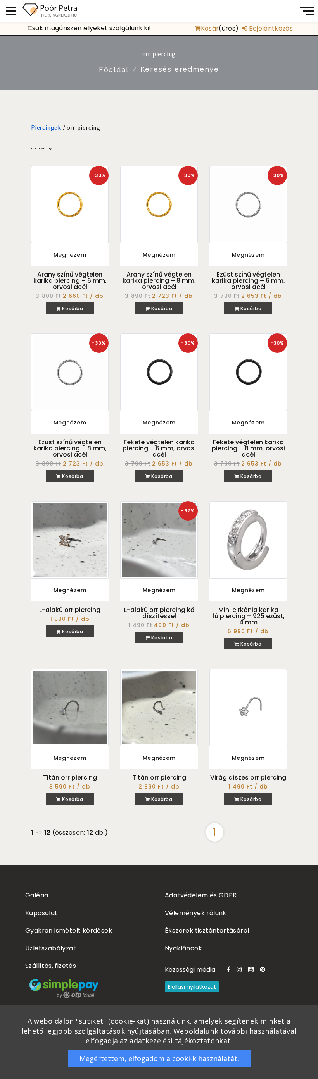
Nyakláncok (183, 948)
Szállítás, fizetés (50, 965)
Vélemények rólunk (195, 913)
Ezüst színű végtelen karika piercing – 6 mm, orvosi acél (248, 280)
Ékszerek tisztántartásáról (207, 930)
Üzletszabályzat (50, 948)
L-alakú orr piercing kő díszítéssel (159, 612)
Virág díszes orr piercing (248, 777)
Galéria (36, 895)
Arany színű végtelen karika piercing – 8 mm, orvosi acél (159, 280)
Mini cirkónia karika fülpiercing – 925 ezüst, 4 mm (248, 616)
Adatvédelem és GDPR (201, 895)
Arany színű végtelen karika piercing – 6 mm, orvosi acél (70, 280)
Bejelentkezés (270, 28)
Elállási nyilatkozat (192, 987)
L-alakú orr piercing (69, 609)
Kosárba (72, 308)
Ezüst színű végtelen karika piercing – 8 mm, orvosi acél (70, 448)
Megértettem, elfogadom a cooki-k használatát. (159, 1058)
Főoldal (114, 69)
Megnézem (70, 255)
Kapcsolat (41, 913)
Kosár (210, 28)
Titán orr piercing (70, 777)
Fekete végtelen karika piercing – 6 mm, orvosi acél (159, 448)
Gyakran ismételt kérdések (68, 930)
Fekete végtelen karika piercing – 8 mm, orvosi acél (248, 448)
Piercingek (46, 127)
